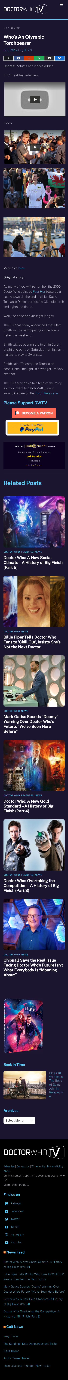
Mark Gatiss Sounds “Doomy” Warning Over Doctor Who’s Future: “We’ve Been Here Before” (31, 724)
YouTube (16, 1242)
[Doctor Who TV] (25, 13)
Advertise (9, 1166)
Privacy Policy (55, 1166)
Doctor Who (12, 50)
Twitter (15, 1219)
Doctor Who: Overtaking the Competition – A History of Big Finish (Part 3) (31, 885)
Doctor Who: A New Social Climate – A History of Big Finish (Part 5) (32, 562)
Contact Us (22, 1166)
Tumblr (15, 1226)
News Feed (15, 1252)
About (6, 1171)
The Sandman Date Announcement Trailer (30, 1343)
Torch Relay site (46, 393)
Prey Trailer (10, 1336)
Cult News (14, 1327)
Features (27, 551)
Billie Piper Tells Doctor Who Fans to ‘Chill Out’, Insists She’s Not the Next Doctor (32, 642)
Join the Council (34, 465)
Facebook (16, 1211)
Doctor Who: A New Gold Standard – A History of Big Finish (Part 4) (28, 806)
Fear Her (39, 291)
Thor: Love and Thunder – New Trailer (27, 1365)
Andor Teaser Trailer (16, 1358)
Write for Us (38, 1166)
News (28, 50)
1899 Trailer (11, 1351)
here (21, 268)
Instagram (17, 1234)
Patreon (15, 1203)
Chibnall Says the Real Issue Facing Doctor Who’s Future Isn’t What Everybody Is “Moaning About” (33, 967)
